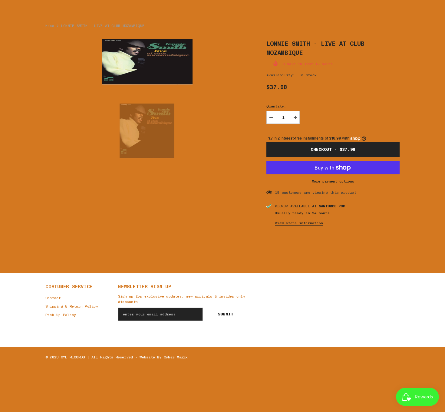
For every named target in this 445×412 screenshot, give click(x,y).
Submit (225, 314)
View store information (299, 223)
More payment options (333, 181)
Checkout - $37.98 (333, 149)
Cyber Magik (176, 357)
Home (49, 26)
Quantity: (276, 106)
